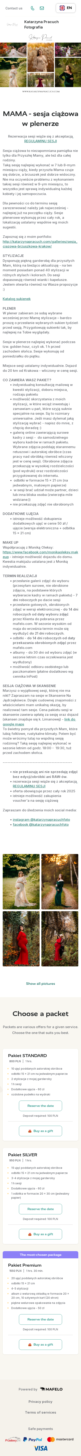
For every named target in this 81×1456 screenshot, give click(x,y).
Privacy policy (40, 1401)
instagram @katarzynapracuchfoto (41, 819)
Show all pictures (40, 984)
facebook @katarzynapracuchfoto (41, 824)
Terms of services (40, 1412)
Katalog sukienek (17, 299)
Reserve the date (40, 1106)
